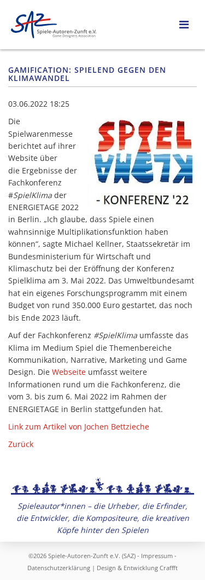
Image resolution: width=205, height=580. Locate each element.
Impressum (157, 556)
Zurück (20, 444)
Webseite (69, 372)
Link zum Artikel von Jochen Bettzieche (78, 426)
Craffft (169, 568)
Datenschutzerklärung (58, 568)
